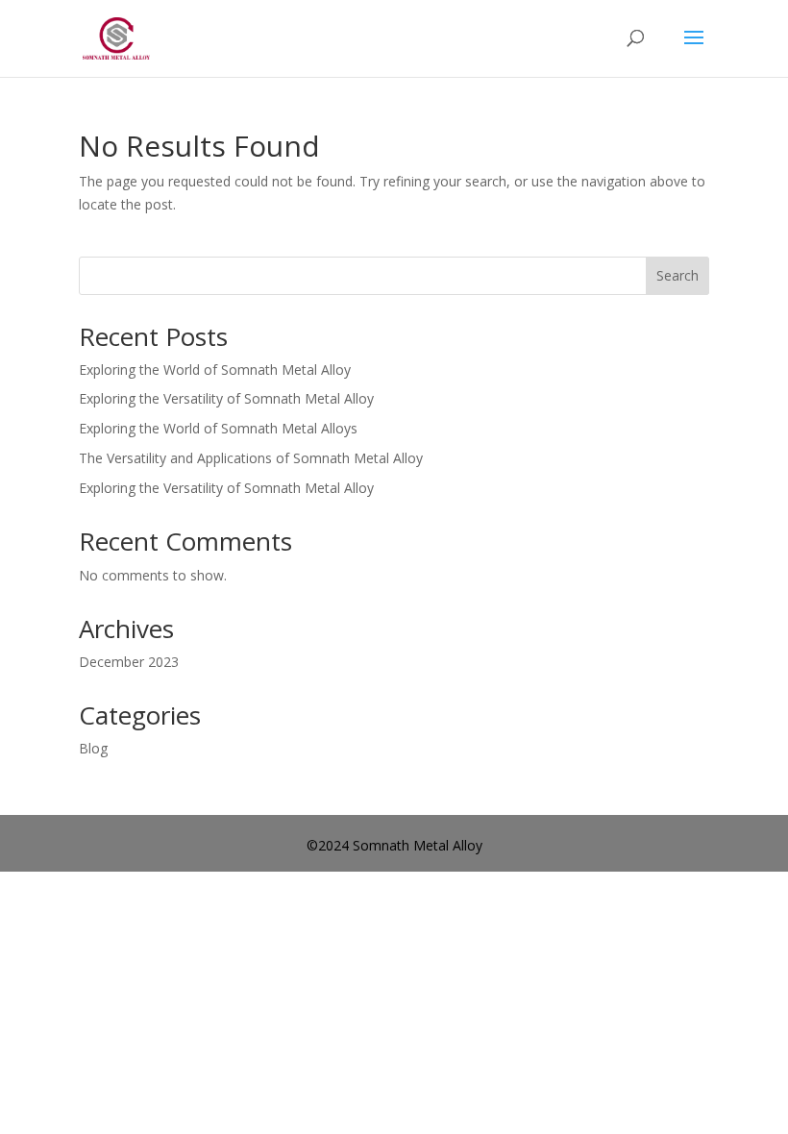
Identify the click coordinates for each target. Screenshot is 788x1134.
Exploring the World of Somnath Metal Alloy (215, 369)
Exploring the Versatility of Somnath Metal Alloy (226, 398)
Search (677, 275)
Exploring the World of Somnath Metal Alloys (218, 428)
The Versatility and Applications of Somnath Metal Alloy (251, 458)
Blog (93, 748)
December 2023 (129, 662)
